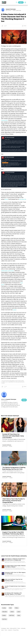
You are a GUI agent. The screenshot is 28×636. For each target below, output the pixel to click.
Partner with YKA (13, 628)
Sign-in (20, 2)
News (18, 615)
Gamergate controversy (7, 270)
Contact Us (10, 630)
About (8, 628)
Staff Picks (11, 615)
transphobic (4, 120)
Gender (4, 615)
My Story (4, 619)
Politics (16, 608)
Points (18, 628)
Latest (18, 611)
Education (4, 611)
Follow (24, 400)
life (25, 199)
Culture (12, 611)
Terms (5, 630)
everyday (21, 199)
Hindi (10, 608)
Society (4, 608)
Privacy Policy (16, 630)
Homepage (3, 628)
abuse (6, 199)
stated (14, 310)
